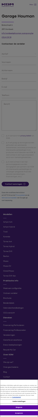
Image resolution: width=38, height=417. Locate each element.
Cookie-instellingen (19, 401)
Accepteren (19, 413)
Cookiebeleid (16, 397)
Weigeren (19, 407)
